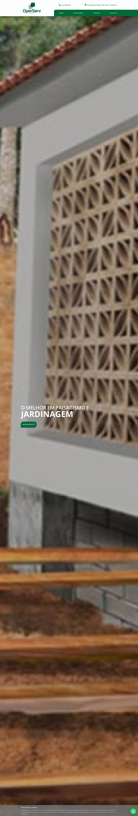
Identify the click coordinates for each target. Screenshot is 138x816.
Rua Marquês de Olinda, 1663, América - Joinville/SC (101, 5)
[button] (5, 416)
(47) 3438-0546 (65, 5)
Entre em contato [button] (29, 424)
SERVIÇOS (96, 13)
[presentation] (6, 416)
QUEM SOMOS (78, 13)
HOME (61, 13)
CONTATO (113, 13)
